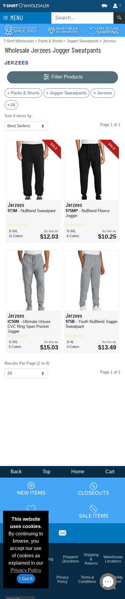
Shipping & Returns (91, 559)
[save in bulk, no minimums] (62, 30)
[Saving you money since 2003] (21, 30)
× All (11, 104)
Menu (16, 17)
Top (46, 471)
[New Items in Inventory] (31, 488)
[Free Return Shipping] (104, 30)
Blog (49, 559)
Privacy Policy (26, 570)
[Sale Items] (94, 511)
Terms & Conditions (87, 579)
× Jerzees (102, 92)
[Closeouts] (94, 488)
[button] (86, 4)
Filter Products (66, 76)
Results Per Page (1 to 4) (27, 363)
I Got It (25, 578)
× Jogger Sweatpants (66, 92)
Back (16, 471)
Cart (109, 471)
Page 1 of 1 (110, 372)
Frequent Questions (70, 559)
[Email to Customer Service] (62, 532)
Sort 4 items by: (19, 116)
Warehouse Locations (113, 559)
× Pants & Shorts (23, 92)
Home (77, 471)
